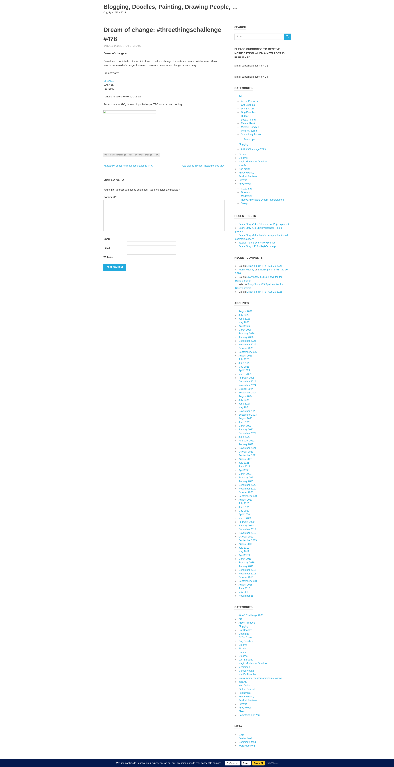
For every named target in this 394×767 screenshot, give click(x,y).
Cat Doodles (248, 105)
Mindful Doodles (250, 127)
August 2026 (245, 311)
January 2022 (246, 444)
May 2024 (244, 407)
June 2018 (244, 588)
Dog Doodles (248, 112)
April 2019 (244, 555)
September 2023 (248, 414)
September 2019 (248, 540)
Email (106, 248)
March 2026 (245, 329)
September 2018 (248, 581)
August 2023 (245, 418)
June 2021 (244, 466)
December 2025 (247, 341)
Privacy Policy (246, 172)
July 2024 (244, 400)
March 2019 (245, 559)
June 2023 (244, 422)
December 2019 (247, 529)
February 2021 (247, 477)
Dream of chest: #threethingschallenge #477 (129, 165)
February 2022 (247, 440)
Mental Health (248, 123)
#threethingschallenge (115, 154)
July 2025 (244, 359)
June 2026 (244, 318)
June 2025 (244, 363)
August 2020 (245, 499)
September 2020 (248, 496)
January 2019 (246, 566)
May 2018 (244, 592)
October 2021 (246, 451)
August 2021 (245, 459)
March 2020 (245, 518)
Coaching (246, 188)
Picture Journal (249, 130)
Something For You (251, 134)
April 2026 (244, 326)
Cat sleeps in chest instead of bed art (202, 165)
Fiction (242, 154)
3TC (131, 154)
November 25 (246, 595)
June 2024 (244, 403)
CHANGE (108, 80)
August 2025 (245, 355)
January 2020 (246, 525)
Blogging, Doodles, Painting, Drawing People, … (170, 7)
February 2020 (247, 522)
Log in (242, 734)
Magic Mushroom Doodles (253, 161)
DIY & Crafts (248, 108)
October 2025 (246, 348)
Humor (244, 116)
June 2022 (244, 437)
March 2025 (245, 374)
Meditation (246, 196)
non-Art (243, 165)
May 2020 (244, 510)
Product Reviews (248, 176)
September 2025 (248, 352)
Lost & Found (248, 119)
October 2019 (246, 536)
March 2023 (245, 426)
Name (106, 239)
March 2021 (245, 474)
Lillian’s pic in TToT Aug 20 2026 (264, 266)
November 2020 (247, 488)
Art (240, 96)
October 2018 (246, 577)
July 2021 (244, 462)
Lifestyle (243, 158)
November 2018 (247, 573)
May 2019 (244, 551)
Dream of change (143, 154)
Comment (109, 197)
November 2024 (247, 385)
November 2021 (247, 448)
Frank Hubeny (246, 269)
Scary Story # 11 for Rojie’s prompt (257, 246)
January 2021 (246, 481)
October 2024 (246, 389)
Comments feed (247, 742)
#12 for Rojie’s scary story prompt (257, 242)
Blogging (243, 144)
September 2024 (248, 392)
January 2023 (246, 429)
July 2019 (244, 547)
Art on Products (249, 101)
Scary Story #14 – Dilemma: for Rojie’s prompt (264, 224)
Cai (127, 46)
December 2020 (247, 485)
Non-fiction (244, 169)
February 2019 (247, 562)
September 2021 (248, 455)
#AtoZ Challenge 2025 (253, 149)
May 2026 (244, 322)
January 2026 (246, 337)
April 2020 (244, 514)
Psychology (245, 183)
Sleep (244, 203)
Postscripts (249, 139)
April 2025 (244, 370)
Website (108, 257)
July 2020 (244, 503)
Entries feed (245, 738)
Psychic (243, 180)
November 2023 (247, 411)
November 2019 (247, 533)
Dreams (137, 46)
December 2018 (247, 570)
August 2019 (245, 544)
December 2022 (247, 433)
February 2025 (247, 377)
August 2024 (245, 396)
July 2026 (244, 315)
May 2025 (244, 366)
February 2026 (247, 333)
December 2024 (247, 381)
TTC (157, 154)
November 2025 (247, 344)
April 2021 (244, 470)
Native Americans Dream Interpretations (262, 199)
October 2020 (246, 492)
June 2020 (244, 507)
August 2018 (245, 584)
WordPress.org (247, 745)
